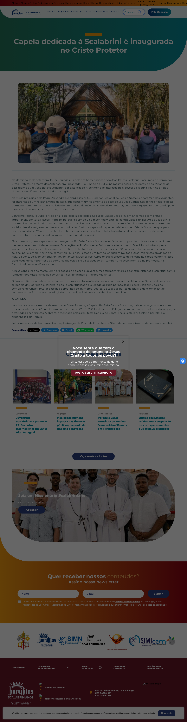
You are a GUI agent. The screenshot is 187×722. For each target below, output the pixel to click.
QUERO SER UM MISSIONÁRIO (93, 372)
